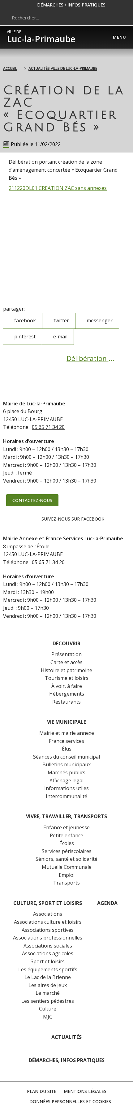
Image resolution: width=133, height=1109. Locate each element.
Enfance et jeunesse (66, 827)
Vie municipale (66, 721)
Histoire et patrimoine (66, 670)
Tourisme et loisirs (66, 678)
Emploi (67, 875)
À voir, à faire (66, 686)
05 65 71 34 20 (48, 427)
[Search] (119, 17)
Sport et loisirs (48, 961)
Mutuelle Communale (67, 867)
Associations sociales (48, 945)
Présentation (66, 654)
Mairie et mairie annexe (66, 733)
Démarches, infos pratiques (67, 1060)
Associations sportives (48, 930)
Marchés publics (66, 772)
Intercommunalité (66, 796)
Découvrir (66, 643)
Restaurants (66, 701)
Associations (47, 913)
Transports (66, 882)
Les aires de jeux (47, 985)
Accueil (10, 68)
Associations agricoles (47, 953)
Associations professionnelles (47, 937)
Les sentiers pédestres (47, 1001)
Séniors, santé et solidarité (66, 859)
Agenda (107, 903)
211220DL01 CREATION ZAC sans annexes (58, 188)
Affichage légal (66, 780)
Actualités (66, 1037)
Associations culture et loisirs (48, 922)
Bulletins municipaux (66, 764)
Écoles (66, 843)
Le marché (48, 993)
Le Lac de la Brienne (47, 977)
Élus (66, 748)
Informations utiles (66, 788)
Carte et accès (66, 662)
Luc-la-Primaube (41, 37)
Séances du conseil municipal (66, 756)
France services (66, 741)
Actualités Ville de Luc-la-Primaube (62, 68)
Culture (47, 1008)
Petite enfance (66, 835)
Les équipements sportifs (47, 969)
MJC (47, 1016)
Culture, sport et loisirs (47, 903)
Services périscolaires (67, 851)
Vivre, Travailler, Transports (66, 816)
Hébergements (66, 693)
